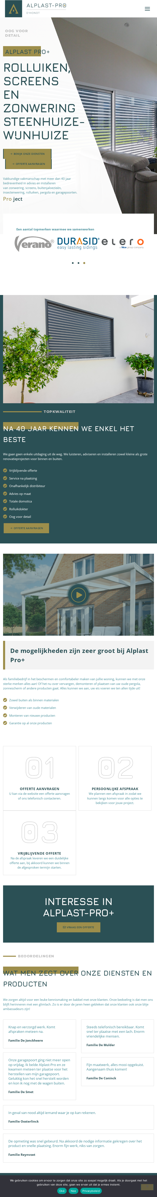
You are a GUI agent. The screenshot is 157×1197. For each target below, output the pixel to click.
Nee (73, 1190)
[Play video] (78, 594)
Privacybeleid (91, 1190)
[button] (73, 263)
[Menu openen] (147, 9)
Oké (62, 1190)
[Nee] (147, 1187)
